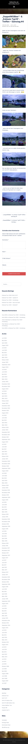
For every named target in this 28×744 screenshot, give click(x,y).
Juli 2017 (4, 560)
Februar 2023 (5, 401)
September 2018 (6, 526)
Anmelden (4, 720)
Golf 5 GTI (4, 698)
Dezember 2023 (6, 384)
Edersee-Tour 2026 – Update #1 (10, 297)
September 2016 (6, 584)
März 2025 (4, 357)
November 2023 (6, 386)
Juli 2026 (4, 338)
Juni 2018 (4, 533)
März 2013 (4, 656)
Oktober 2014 (5, 623)
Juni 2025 (4, 350)
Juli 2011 (4, 661)
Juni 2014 (4, 632)
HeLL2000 (6, 25)
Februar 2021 (5, 456)
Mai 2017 (4, 565)
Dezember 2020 (6, 461)
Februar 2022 (5, 427)
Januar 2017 (5, 574)
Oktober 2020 (5, 466)
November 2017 (6, 550)
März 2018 (4, 541)
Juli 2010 (4, 664)
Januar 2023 (5, 403)
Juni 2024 (4, 372)
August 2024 (5, 367)
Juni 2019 (4, 504)
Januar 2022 (5, 429)
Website (4, 265)
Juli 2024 (4, 369)
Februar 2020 (5, 485)
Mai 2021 (4, 449)
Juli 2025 (4, 347)
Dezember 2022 (6, 405)
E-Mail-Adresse (6, 258)
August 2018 (5, 528)
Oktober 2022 (5, 410)
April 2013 (4, 654)
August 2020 (5, 470)
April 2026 (4, 343)
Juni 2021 (4, 446)
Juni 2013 (4, 649)
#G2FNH (4, 26)
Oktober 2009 (5, 666)
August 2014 (5, 627)
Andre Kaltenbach (6, 319)
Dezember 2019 (6, 490)
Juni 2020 (4, 475)
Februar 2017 (5, 572)
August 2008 (5, 673)
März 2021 (4, 454)
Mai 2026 (4, 340)
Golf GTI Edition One (7, 700)
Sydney (14, 741)
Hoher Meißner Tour (7, 705)
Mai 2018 (4, 536)
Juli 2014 (4, 630)
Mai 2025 (4, 352)
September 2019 (6, 497)
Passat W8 (4, 707)
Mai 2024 (4, 374)
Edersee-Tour (5, 695)
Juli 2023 (4, 391)
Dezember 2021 (6, 432)
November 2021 (6, 434)
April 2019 (4, 509)
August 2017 (5, 557)
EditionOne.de (14, 2)
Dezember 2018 (6, 519)
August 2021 (5, 442)
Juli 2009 (4, 668)
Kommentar (5, 240)
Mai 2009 (4, 671)
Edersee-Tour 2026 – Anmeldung (10, 300)
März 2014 (4, 639)
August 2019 (5, 499)
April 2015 (4, 613)
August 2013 (5, 644)
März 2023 (4, 398)
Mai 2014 (4, 635)
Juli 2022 (4, 415)
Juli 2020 (4, 473)
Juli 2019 (4, 502)
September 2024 (6, 364)
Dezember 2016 (6, 577)
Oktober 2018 (5, 524)
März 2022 (4, 425)
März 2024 (4, 379)
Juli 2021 (4, 444)
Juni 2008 (4, 676)
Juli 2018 (4, 531)
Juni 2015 (4, 608)
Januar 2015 (5, 618)
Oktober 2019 (5, 495)
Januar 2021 (5, 458)
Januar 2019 (5, 516)
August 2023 (5, 388)
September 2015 (6, 601)
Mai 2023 (4, 393)
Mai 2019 (4, 507)
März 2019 (4, 512)
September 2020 (6, 468)
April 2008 (4, 678)
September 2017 (6, 555)
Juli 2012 (4, 659)
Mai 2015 (4, 610)
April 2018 (4, 538)
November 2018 (6, 521)
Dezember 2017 (6, 548)
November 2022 (6, 408)
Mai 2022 (4, 420)
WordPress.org (5, 727)
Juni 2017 (4, 562)
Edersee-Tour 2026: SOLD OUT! (10, 295)
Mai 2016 (4, 591)
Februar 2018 (5, 543)
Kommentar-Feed (6, 725)
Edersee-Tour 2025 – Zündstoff (9, 305)
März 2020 (4, 483)
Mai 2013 (4, 652)
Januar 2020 (5, 487)
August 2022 (5, 413)
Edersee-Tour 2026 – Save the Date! (11, 302)
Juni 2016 (4, 589)
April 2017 (4, 567)
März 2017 (4, 569)
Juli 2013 (4, 647)
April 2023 (4, 396)
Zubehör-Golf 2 (6, 710)
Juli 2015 (4, 606)
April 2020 (4, 480)
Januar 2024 (5, 381)
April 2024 (4, 376)
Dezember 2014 (6, 620)
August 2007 (5, 680)
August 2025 (5, 345)
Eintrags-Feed (5, 722)
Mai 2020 (4, 478)
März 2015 (4, 615)
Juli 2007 (4, 683)
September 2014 (6, 625)
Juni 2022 (4, 417)
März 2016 (4, 596)
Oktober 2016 (5, 582)
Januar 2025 (5, 362)
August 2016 (5, 586)
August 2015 (5, 603)
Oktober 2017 (5, 553)
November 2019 (6, 492)
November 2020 (6, 463)
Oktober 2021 (5, 437)
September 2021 (6, 439)
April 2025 (4, 355)
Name (4, 251)
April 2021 (4, 451)
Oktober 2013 (5, 642)
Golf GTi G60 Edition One (12, 26)
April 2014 (4, 637)
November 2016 (6, 579)
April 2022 (4, 422)
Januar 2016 (5, 598)
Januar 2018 (5, 545)
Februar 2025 (5, 359)
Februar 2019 (5, 514)
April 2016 (4, 594)
